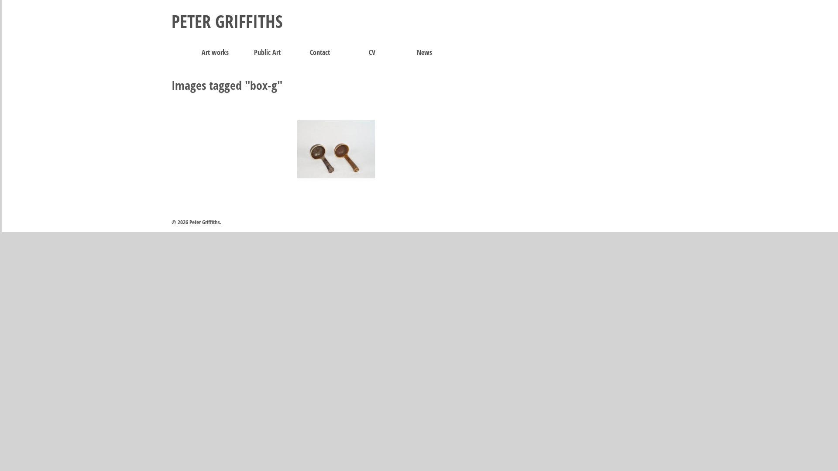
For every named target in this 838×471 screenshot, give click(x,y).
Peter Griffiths (227, 21)
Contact (320, 52)
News (424, 52)
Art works (215, 52)
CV (372, 52)
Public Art (267, 52)
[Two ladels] (336, 149)
